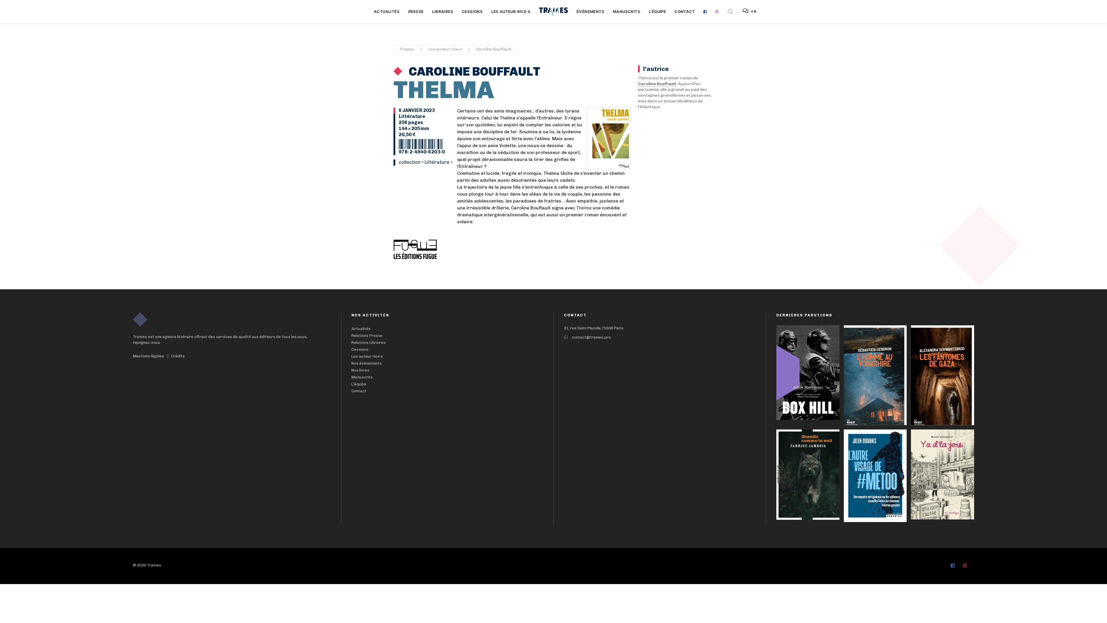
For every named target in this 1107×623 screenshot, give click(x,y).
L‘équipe (657, 11)
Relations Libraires (368, 342)
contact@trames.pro (591, 337)
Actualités (387, 11)
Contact (685, 11)
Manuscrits (626, 11)
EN (754, 12)
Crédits (178, 356)
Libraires (442, 11)
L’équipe (358, 384)
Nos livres (360, 370)
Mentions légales (148, 356)
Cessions (472, 11)
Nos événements (366, 363)
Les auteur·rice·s (510, 11)
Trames (407, 49)
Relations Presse (367, 335)
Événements (590, 11)
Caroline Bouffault (493, 49)
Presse (415, 11)
